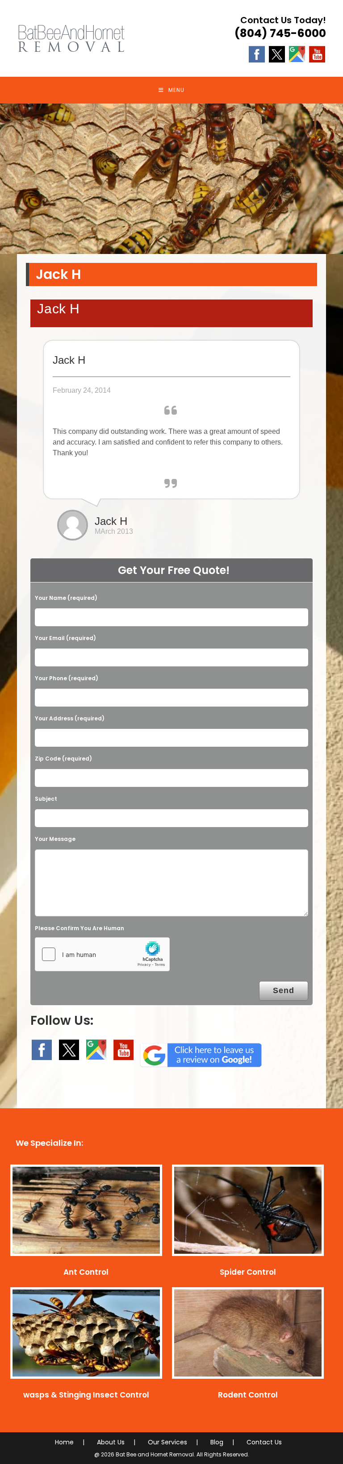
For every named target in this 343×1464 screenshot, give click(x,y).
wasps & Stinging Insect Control (86, 1398)
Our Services (167, 1445)
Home (64, 1445)
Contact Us (264, 1445)
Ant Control (86, 1275)
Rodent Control (248, 1398)
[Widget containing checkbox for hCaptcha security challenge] (102, 958)
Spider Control (248, 1275)
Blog (216, 1445)
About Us (111, 1445)
